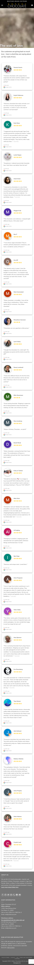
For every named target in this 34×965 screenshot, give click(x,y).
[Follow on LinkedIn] (17, 895)
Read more (16, 141)
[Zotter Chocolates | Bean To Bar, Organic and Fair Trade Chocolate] (17, 5)
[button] (2, 5)
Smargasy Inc (17, 963)
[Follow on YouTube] (19, 895)
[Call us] (14, 895)
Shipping (17, 958)
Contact (13, 957)
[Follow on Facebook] (2, 895)
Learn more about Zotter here (9, 887)
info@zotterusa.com (10, 914)
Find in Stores (5, 957)
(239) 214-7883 (13, 912)
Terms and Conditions (25, 957)
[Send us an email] (11, 895)
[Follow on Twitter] (8, 895)
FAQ (17, 957)
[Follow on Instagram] (5, 895)
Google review (8, 87)
